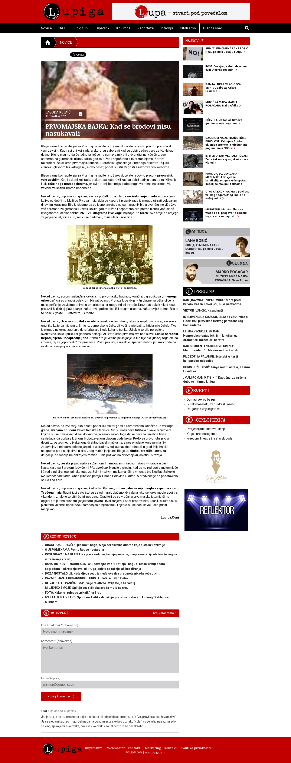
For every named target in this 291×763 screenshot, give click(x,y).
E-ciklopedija (205, 420)
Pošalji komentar (60, 696)
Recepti (197, 391)
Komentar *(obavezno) (56, 641)
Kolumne (123, 28)
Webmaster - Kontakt (123, 748)
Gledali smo (212, 28)
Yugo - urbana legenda (202, 433)
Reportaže (145, 28)
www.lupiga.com (155, 752)
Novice (46, 28)
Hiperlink (102, 28)
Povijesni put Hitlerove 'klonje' (206, 429)
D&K (62, 28)
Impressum (93, 748)
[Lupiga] (74, 10)
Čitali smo (188, 28)
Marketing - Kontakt (161, 748)
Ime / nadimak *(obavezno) (59, 625)
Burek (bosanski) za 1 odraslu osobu (211, 404)
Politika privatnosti (196, 748)
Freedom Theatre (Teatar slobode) (210, 438)
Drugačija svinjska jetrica (203, 409)
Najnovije (194, 41)
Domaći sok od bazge (201, 399)
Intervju (167, 28)
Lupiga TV (81, 28)
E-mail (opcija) (50, 678)
